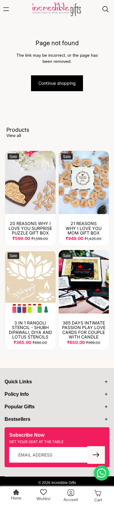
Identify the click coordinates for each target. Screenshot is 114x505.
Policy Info (17, 394)
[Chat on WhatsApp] (101, 473)
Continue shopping (57, 83)
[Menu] (7, 9)
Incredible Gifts (63, 483)
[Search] (105, 9)
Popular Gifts (20, 406)
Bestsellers (17, 419)
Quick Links (18, 381)
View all (13, 135)
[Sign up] (96, 455)
